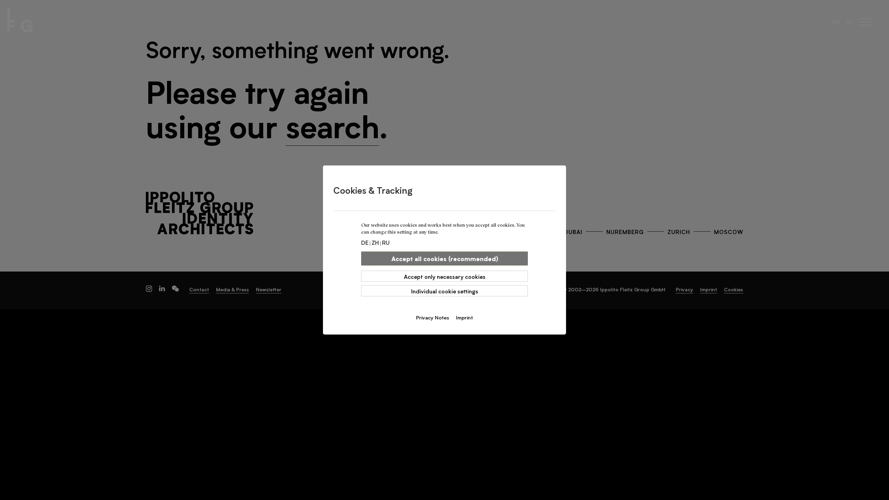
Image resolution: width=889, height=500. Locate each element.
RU (386, 242)
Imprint (464, 317)
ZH (375, 242)
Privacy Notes (432, 317)
